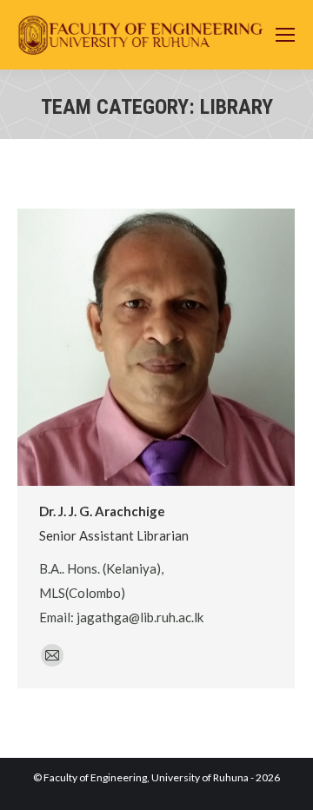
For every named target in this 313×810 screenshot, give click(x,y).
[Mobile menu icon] (285, 34)
